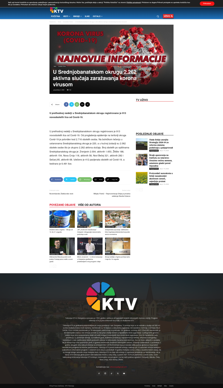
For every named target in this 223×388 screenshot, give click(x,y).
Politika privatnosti (134, 2)
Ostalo (171, 386)
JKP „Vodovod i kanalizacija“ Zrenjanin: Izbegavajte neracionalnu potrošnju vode (89, 232)
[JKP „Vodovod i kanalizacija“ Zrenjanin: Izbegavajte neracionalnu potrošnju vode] (90, 219)
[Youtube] (124, 373)
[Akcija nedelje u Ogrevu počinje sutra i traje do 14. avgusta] (117, 246)
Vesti (59, 22)
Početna (147, 386)
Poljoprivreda (154, 150)
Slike (165, 386)
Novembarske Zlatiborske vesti (61, 194)
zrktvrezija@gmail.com (118, 367)
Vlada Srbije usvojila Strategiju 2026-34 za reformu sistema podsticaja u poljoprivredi (161, 143)
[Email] (82, 104)
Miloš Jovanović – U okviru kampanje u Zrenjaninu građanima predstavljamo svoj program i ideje (89, 259)
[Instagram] (105, 373)
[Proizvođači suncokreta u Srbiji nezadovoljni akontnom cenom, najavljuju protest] (142, 178)
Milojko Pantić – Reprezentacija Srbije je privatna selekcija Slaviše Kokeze (112, 195)
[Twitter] (71, 104)
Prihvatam (207, 3)
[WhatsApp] (77, 104)
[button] (158, 16)
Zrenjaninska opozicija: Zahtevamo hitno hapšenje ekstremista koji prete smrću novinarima (117, 232)
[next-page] (54, 266)
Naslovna (52, 22)
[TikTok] (111, 373)
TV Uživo (142, 99)
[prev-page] (50, 266)
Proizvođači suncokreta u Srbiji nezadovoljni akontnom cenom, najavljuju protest (161, 177)
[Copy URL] (87, 104)
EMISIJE (159, 386)
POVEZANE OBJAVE (62, 205)
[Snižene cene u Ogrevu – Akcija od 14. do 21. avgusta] (62, 219)
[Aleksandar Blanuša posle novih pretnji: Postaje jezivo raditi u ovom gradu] (62, 246)
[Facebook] (66, 104)
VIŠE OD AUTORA (89, 205)
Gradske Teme (68, 22)
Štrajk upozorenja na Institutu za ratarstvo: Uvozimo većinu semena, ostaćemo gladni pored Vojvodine (160, 160)
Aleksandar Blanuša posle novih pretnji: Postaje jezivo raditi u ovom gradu (61, 259)
